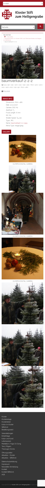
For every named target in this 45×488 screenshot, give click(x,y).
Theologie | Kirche (8, 449)
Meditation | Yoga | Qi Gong (11, 444)
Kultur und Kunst (7, 438)
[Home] (5, 36)
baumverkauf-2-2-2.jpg (19, 123)
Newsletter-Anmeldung (10, 467)
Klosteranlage (6, 419)
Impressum (6, 464)
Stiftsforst (5, 427)
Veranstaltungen (7, 433)
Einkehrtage (6, 436)
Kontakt (4, 469)
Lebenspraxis (6, 441)
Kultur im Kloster (7, 424)
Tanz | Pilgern (6, 446)
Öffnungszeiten (7, 453)
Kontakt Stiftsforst (8, 472)
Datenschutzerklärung (9, 461)
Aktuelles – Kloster (8, 455)
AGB (3, 474)
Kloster (4, 417)
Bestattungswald (7, 430)
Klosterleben (6, 422)
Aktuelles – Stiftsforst (9, 458)
